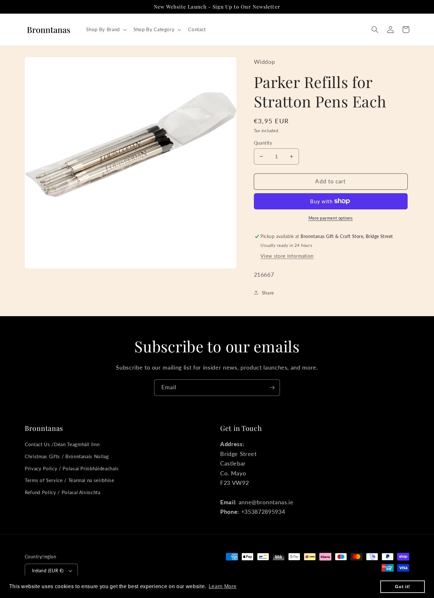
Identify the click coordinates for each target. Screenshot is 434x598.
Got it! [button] (402, 586)
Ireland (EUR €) (48, 570)
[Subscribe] (272, 387)
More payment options (331, 217)
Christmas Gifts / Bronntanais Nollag (67, 456)
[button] (105, 29)
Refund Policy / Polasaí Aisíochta (62, 492)
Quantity (263, 142)
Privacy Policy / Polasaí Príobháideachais (72, 468)
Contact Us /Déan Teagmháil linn (62, 444)
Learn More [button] (223, 586)
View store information (287, 255)
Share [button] (268, 292)
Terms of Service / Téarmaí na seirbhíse (69, 480)
